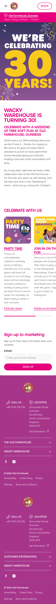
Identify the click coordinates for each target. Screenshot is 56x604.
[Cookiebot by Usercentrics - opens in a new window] (39, 243)
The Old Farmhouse (17, 442)
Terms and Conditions (26, 484)
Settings (42, 338)
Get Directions (37, 431)
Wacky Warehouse (17, 451)
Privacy (39, 477)
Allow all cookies (28, 348)
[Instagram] (14, 461)
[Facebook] (6, 461)
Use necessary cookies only (28, 358)
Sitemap (8, 484)
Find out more (17, 230)
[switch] (48, 306)
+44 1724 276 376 (15, 406)
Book (44, 6)
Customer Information (20, 556)
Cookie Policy (25, 477)
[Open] (6, 6)
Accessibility (10, 477)
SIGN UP (28, 367)
